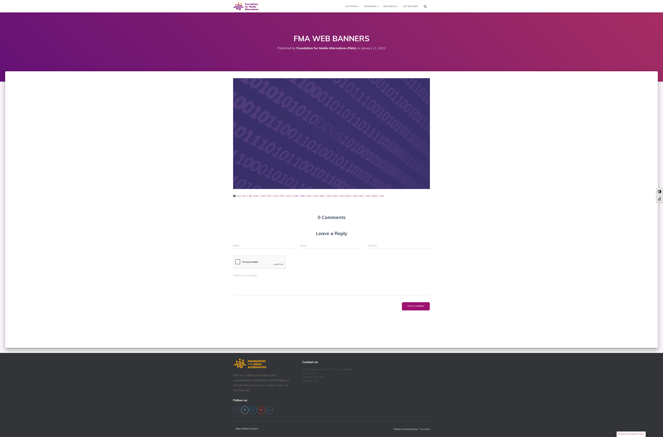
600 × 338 (351, 196)
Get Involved (410, 6)
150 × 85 (247, 196)
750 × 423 (272, 196)
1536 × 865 (298, 196)
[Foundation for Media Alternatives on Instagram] (269, 410)
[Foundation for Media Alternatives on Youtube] (261, 410)
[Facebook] (236, 410)
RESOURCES (389, 6)
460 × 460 (325, 196)
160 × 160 (364, 196)
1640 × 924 (378, 196)
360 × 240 (312, 196)
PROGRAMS (370, 6)
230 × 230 (338, 196)
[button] (358, 6)
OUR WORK (351, 6)
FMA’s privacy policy (247, 429)
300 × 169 (259, 196)
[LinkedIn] (253, 410)
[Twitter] (244, 410)
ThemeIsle (424, 429)
